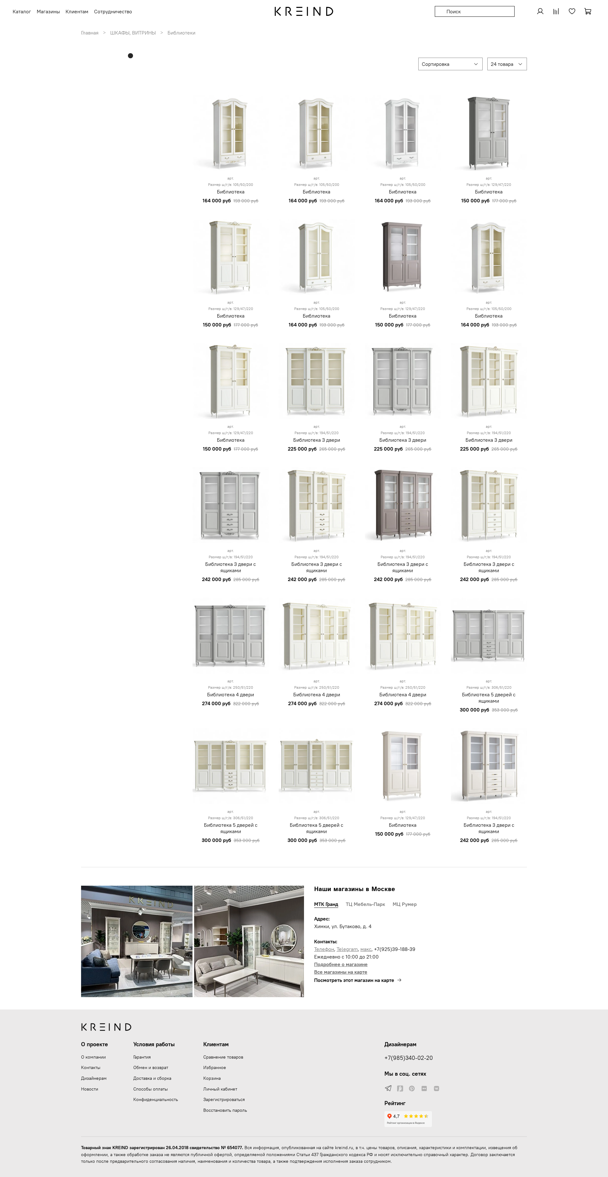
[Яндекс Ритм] (400, 1088)
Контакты (90, 1067)
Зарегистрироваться (224, 1099)
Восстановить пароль (225, 1110)
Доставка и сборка (152, 1078)
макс (365, 949)
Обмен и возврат (150, 1067)
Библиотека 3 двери (316, 440)
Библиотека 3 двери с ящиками (230, 567)
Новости (89, 1089)
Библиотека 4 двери (230, 694)
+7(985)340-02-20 (408, 1057)
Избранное (214, 1067)
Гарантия (142, 1057)
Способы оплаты (150, 1089)
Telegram (347, 949)
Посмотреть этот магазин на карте (354, 980)
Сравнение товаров (223, 1057)
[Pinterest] (411, 1088)
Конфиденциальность (155, 1099)
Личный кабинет (220, 1089)
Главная (89, 32)
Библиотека (230, 191)
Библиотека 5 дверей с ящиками (489, 697)
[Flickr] (424, 1088)
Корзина (212, 1078)
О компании (93, 1057)
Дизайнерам (94, 1078)
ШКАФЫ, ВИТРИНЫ (133, 32)
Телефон (324, 949)
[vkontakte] (436, 1088)
